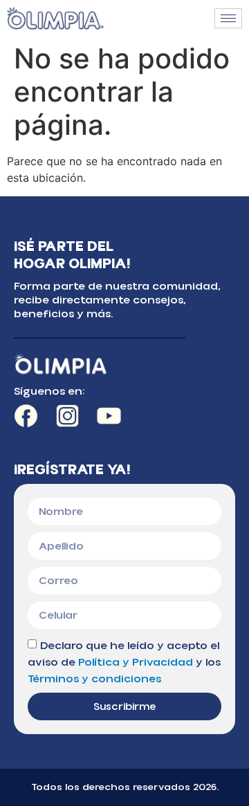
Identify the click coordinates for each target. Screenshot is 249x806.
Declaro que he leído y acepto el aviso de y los (124, 662)
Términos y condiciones (94, 678)
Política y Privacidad (135, 662)
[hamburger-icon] (228, 18)
